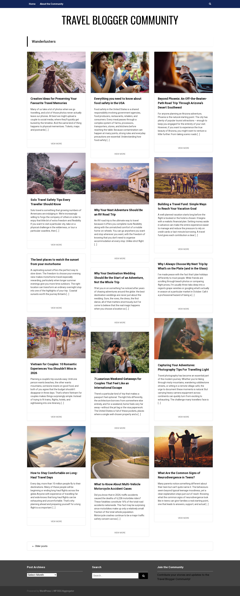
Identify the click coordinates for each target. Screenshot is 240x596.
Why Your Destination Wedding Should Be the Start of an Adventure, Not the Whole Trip (119, 278)
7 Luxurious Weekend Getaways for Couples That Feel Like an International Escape (117, 383)
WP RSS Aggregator (63, 591)
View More (56, 143)
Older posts (40, 546)
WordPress (45, 591)
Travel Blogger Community (120, 19)
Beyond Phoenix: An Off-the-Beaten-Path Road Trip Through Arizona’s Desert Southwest (182, 103)
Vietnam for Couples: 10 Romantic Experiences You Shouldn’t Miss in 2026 (54, 368)
